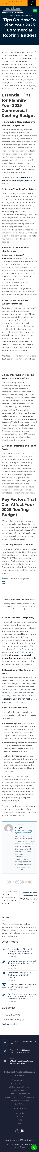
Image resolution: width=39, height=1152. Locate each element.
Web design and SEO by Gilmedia (19, 1140)
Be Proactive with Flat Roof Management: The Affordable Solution (10, 897)
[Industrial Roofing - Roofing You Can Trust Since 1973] (13, 10)
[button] (35, 10)
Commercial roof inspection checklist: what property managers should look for (21, 951)
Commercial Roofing (11, 1019)
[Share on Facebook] (13, 882)
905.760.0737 (19, 1063)
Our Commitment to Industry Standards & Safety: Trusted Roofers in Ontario (22, 996)
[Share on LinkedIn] (30, 882)
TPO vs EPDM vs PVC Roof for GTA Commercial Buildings (22, 985)
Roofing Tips (26, 16)
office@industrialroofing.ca (21, 1061)
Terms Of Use (19, 1147)
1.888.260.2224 (23, 1050)
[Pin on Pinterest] (26, 882)
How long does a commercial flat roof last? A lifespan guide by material (22, 963)
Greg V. (18, 828)
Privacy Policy (29, 1144)
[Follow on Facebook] (17, 1131)
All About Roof (13, 16)
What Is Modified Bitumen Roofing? (19, 599)
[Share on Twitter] (17, 882)
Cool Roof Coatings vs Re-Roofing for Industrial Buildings (20, 975)
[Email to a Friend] (22, 882)
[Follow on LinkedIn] (22, 1131)
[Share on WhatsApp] (9, 882)
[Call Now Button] (34, 1147)
